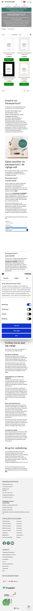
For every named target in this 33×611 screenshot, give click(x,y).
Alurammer (5, 532)
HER (16, 191)
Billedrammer (5, 535)
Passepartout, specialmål (11, 261)
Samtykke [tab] (6, 278)
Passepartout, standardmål (19, 193)
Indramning (5, 568)
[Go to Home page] (9, 2)
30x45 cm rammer (6, 525)
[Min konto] (28, 2)
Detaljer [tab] (16, 278)
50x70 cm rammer (6, 523)
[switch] (29, 309)
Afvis (16, 335)
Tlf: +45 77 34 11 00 (7, 492)
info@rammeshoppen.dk (11, 462)
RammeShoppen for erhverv (9, 554)
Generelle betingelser (7, 557)
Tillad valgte (16, 330)
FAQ (3, 570)
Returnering (5, 566)
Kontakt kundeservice (7, 563)
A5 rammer (19, 530)
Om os (4, 561)
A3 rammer (19, 525)
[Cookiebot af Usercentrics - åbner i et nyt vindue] (24, 274)
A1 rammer (19, 521)
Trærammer (19, 532)
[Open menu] (3, 2)
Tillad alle (16, 325)
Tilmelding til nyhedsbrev (8, 552)
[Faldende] (30, 35)
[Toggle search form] (21, 2)
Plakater (18, 537)
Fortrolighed (5, 559)
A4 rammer (19, 528)
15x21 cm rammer (6, 530)
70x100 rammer (6, 521)
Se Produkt (8, 59)
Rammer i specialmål (7, 537)
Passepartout (11, 29)
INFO (21, 10)
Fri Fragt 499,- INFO (24, 6)
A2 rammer (19, 523)
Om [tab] (27, 278)
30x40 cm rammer (6, 528)
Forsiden (4, 29)
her (3, 513)
